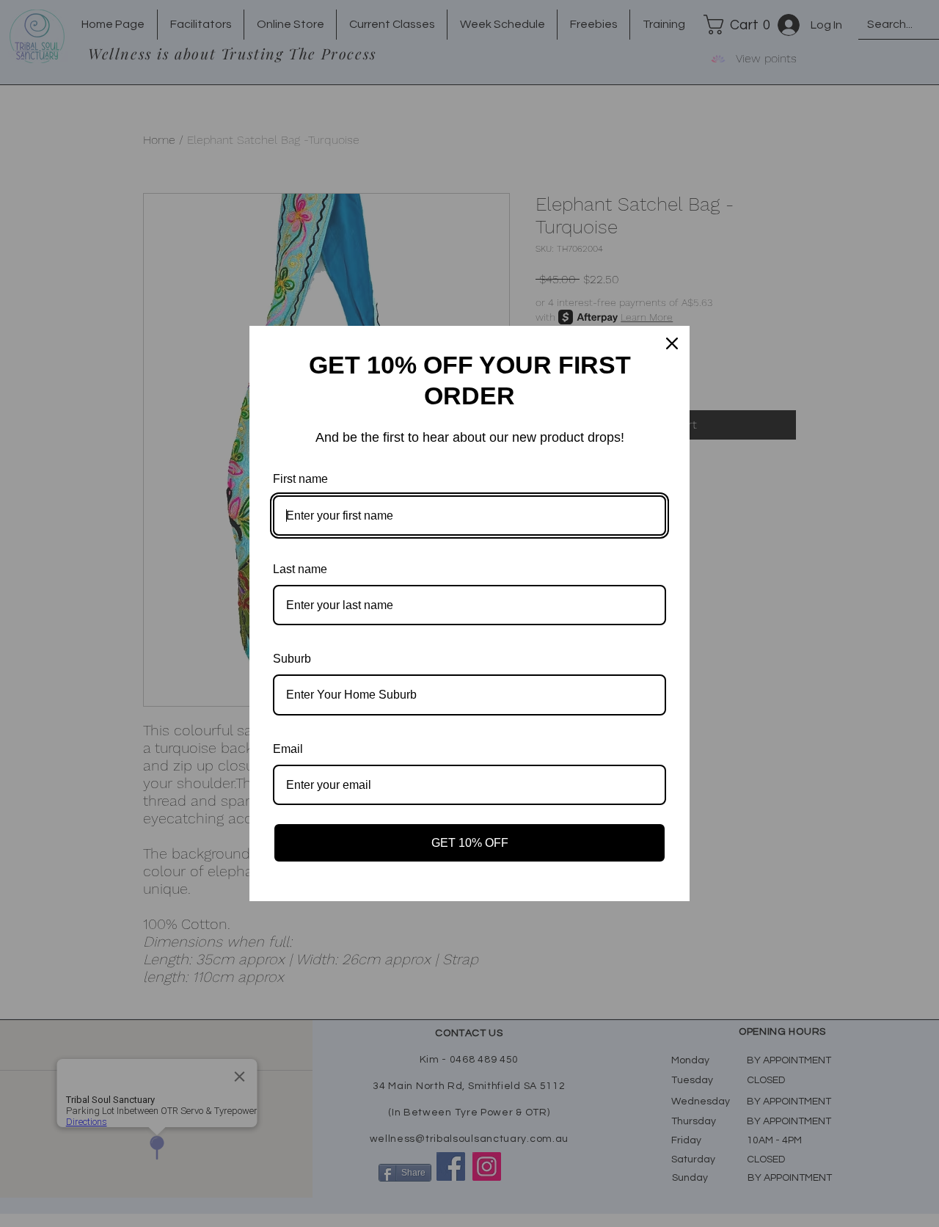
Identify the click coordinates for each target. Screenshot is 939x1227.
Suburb (292, 658)
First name (300, 479)
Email (288, 749)
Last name (300, 569)
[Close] (672, 343)
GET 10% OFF (469, 843)
